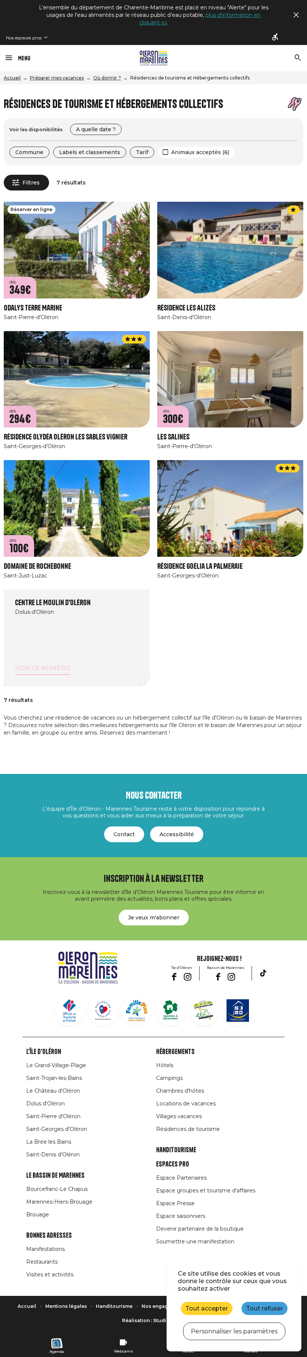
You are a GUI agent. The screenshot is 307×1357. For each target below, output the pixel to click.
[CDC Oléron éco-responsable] (204, 1011)
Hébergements (175, 1051)
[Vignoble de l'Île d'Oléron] (170, 1011)
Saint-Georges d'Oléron (56, 1129)
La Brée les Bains (48, 1141)
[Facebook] (174, 977)
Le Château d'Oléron (53, 1090)
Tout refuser (264, 1308)
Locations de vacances (186, 1103)
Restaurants (42, 1261)
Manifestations (45, 1249)
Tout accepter (206, 1308)
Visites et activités (49, 1274)
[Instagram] (187, 977)
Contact (124, 834)
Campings (169, 1078)
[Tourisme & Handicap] (238, 1011)
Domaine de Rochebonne (37, 566)
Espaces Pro (172, 1164)
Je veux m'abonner (153, 917)
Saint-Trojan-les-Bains (54, 1078)
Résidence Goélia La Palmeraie (200, 566)
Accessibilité (176, 834)
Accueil (12, 78)
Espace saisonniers (180, 1216)
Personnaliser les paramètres (234, 1331)
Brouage (37, 1214)
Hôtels (164, 1065)
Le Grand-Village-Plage (56, 1065)
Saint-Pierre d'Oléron (53, 1116)
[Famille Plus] (137, 1011)
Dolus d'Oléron (45, 1103)
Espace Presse (175, 1203)
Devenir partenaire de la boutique (200, 1228)
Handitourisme (176, 1150)
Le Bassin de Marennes (55, 1175)
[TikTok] (263, 973)
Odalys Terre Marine (33, 308)
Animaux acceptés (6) (200, 152)
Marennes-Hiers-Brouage (59, 1201)
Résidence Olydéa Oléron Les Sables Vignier (65, 437)
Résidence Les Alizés (186, 308)
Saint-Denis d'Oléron (53, 1154)
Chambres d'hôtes (180, 1090)
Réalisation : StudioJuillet (153, 1320)
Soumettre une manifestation (195, 1241)
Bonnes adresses (49, 1235)
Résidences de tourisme (188, 1129)
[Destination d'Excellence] (103, 1011)
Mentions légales (66, 1306)
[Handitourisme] (275, 37)
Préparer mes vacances (57, 78)
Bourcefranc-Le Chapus (57, 1189)
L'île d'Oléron (43, 1051)
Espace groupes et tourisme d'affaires (205, 1190)
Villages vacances (179, 1116)
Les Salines (173, 437)
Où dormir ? (107, 78)
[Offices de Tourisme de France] (69, 1011)
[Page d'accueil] (154, 58)
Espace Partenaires (181, 1177)
